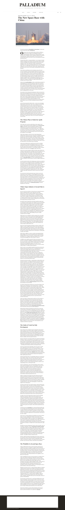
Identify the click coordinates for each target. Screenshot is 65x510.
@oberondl (38, 489)
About (23, 12)
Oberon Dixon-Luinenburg (22, 15)
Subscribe (34, 12)
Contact (28, 12)
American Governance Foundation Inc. (14, 508)
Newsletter (41, 12)
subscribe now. (32, 50)
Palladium (32, 5)
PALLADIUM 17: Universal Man (34, 49)
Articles (33, 15)
